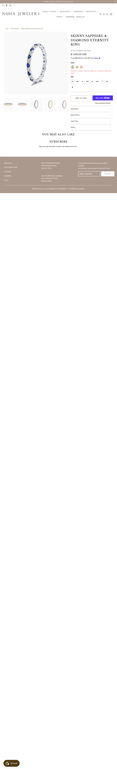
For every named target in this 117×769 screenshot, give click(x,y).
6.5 (97, 81)
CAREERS (7, 176)
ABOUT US (8, 163)
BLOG (6, 180)
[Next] (67, 63)
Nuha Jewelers (79, 189)
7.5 (107, 81)
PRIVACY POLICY (38, 189)
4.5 (77, 81)
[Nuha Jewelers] (20, 14)
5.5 (87, 81)
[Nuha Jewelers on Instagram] (10, 6)
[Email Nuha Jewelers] (3, 6)
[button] (50, 11)
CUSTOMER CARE (10, 167)
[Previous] (6, 63)
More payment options (102, 103)
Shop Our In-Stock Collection (58, 2)
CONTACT (8, 172)
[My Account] (107, 14)
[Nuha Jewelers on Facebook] (6, 6)
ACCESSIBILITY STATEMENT (56, 189)
